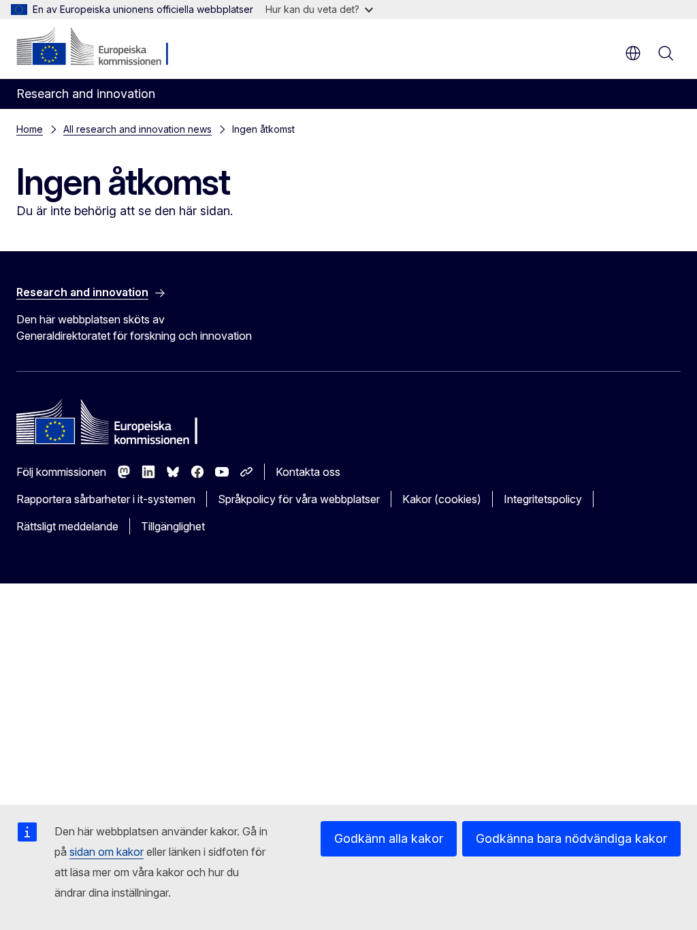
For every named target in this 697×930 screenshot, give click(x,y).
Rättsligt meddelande (67, 526)
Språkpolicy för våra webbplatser (299, 499)
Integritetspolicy (543, 499)
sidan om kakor (106, 852)
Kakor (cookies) (441, 499)
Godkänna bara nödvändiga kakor (571, 838)
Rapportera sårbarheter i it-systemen (105, 499)
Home (29, 129)
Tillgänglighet (173, 526)
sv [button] (633, 53)
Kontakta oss (308, 472)
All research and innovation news (137, 129)
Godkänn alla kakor (388, 838)
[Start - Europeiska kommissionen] (99, 47)
